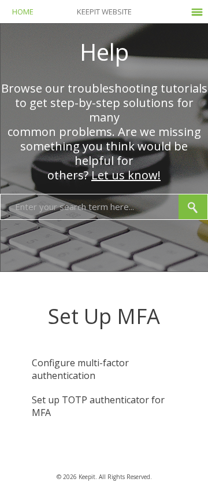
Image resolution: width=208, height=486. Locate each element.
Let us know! (126, 175)
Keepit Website (104, 11)
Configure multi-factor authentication (80, 369)
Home (23, 11)
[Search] (193, 206)
